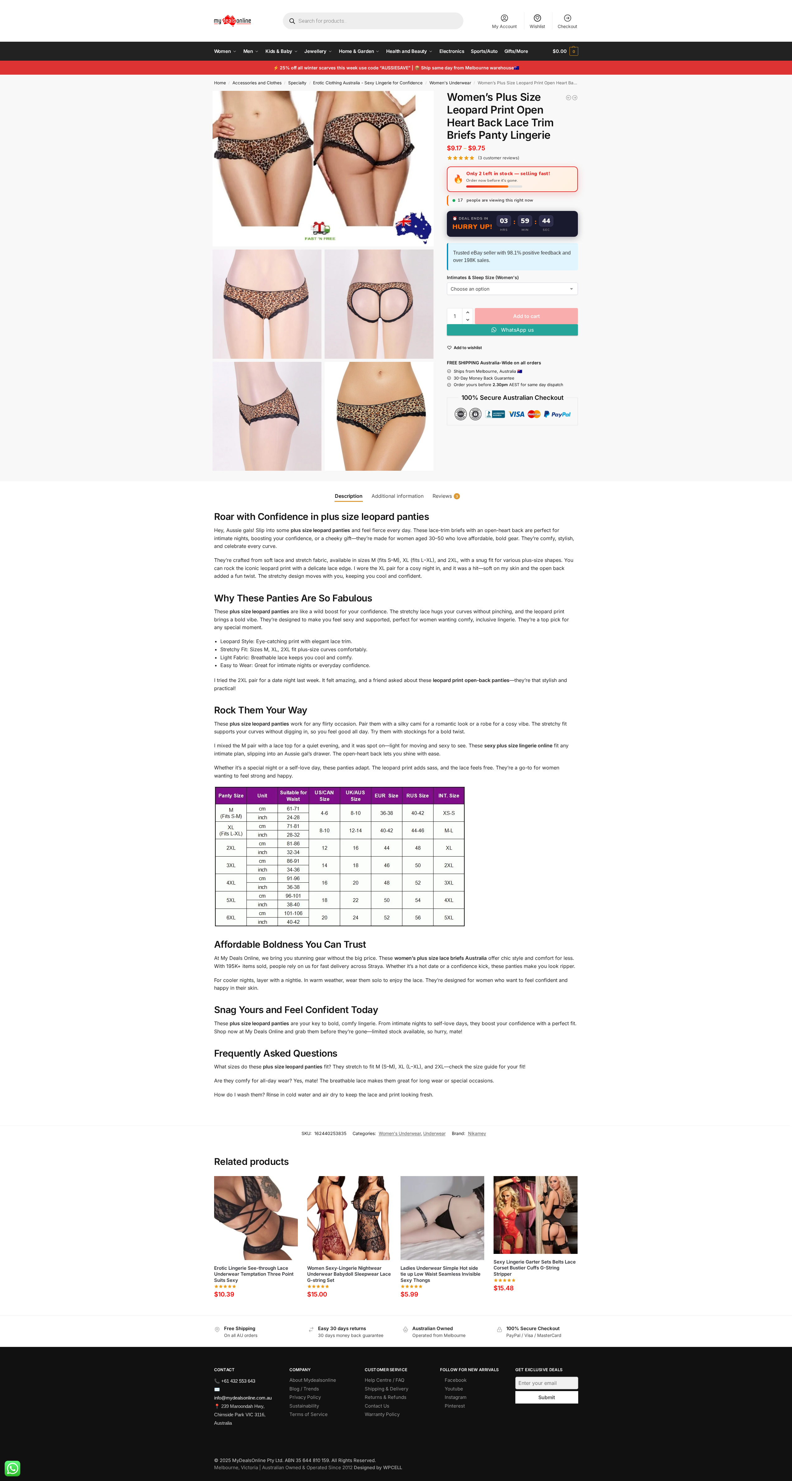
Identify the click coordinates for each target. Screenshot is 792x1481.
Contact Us (377, 1406)
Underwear (434, 1133)
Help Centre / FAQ (384, 1380)
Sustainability (304, 1406)
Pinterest (455, 1406)
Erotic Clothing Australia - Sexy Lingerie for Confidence (368, 82)
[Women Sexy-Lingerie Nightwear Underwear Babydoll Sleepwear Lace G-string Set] (575, 98)
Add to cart (526, 316)
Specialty (297, 82)
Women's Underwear (450, 82)
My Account (504, 26)
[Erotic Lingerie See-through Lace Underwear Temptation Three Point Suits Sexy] (256, 1218)
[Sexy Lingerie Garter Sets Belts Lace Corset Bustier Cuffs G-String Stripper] (536, 1215)
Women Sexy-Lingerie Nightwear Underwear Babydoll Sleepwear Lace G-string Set (349, 1274)
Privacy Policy (305, 1397)
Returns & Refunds (385, 1397)
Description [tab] (349, 496)
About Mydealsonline (313, 1380)
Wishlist (537, 26)
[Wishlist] (288, 1185)
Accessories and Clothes (257, 82)
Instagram (455, 1397)
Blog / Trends (304, 1389)
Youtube (454, 1389)
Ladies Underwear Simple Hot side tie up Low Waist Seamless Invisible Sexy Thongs (440, 1274)
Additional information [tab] (398, 496)
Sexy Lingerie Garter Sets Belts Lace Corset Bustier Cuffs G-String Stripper (535, 1268)
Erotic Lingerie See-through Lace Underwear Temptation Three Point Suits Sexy (253, 1274)
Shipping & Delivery (386, 1389)
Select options (256, 1308)
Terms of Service (308, 1414)
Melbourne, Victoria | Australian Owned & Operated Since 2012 (308, 1467)
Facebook (455, 1380)
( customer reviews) (498, 158)
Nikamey (477, 1133)
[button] (565, 51)
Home (220, 82)
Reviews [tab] (445, 496)
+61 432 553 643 (238, 1381)
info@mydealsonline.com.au (243, 1397)
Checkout (567, 26)
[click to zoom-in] (323, 168)
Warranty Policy (382, 1414)
